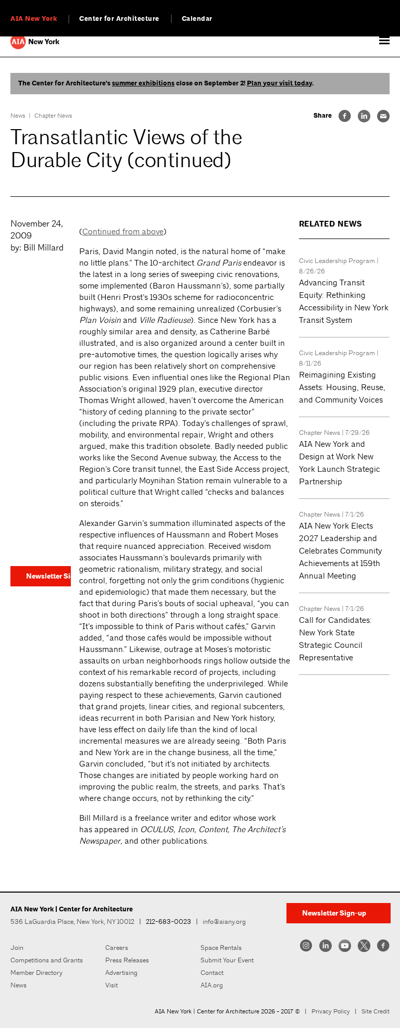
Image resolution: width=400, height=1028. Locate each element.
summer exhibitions (143, 83)
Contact (212, 972)
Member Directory (36, 972)
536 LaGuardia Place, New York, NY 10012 (72, 921)
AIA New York (33, 18)
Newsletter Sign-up (48, 576)
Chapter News (53, 115)
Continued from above (123, 231)
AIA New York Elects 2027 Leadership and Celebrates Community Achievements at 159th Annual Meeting (340, 551)
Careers (116, 947)
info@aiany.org (224, 921)
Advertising (121, 972)
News (18, 115)
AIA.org (212, 985)
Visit (111, 985)
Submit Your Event (227, 960)
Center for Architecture (119, 18)
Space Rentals (221, 947)
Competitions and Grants (46, 960)
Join (16, 947)
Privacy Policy (330, 1011)
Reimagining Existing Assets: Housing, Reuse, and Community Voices (342, 387)
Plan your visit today (279, 83)
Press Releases (127, 960)
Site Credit (375, 1011)
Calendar (197, 18)
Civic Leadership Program (337, 260)
